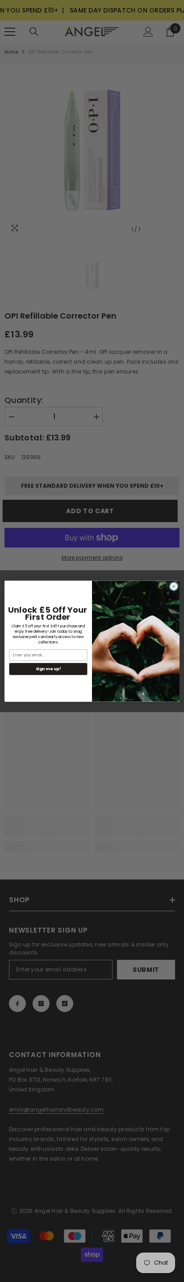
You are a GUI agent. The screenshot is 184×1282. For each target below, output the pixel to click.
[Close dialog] (174, 586)
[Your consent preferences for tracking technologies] (176, 961)
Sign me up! (48, 669)
